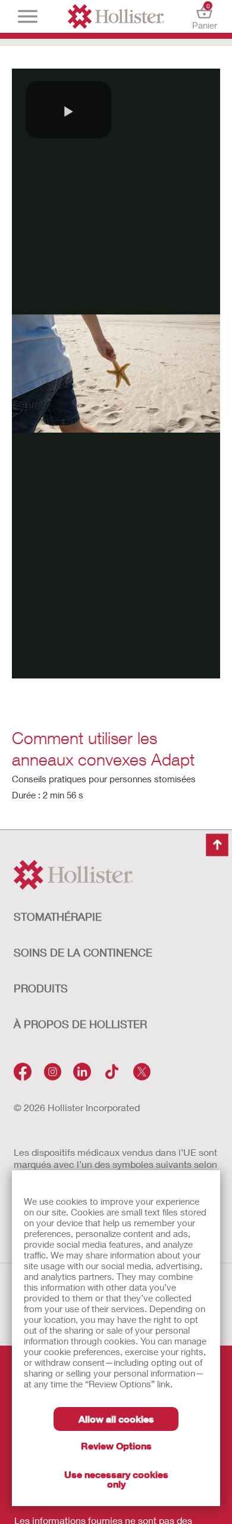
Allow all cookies (116, 1418)
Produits (41, 988)
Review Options (116, 1445)
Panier (204, 16)
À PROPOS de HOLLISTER (80, 1024)
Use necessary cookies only (116, 1479)
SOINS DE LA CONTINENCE (83, 952)
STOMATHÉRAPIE (58, 916)
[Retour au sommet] (217, 845)
